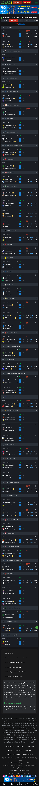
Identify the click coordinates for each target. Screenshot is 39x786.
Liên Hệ (9, 750)
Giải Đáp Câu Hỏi (28, 754)
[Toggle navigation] (36, 2)
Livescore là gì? (9, 653)
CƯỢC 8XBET (27, 3)
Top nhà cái (17, 3)
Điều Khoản (20, 746)
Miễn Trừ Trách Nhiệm (13, 754)
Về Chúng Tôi (9, 746)
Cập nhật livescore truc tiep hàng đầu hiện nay (17, 657)
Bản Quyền (18, 750)
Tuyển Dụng (28, 750)
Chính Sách (30, 746)
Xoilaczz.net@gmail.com (21, 770)
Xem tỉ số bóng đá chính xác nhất (13, 676)
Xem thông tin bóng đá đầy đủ (13, 667)
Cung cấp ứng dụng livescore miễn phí (15, 662)
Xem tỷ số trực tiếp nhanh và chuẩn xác (15, 672)
